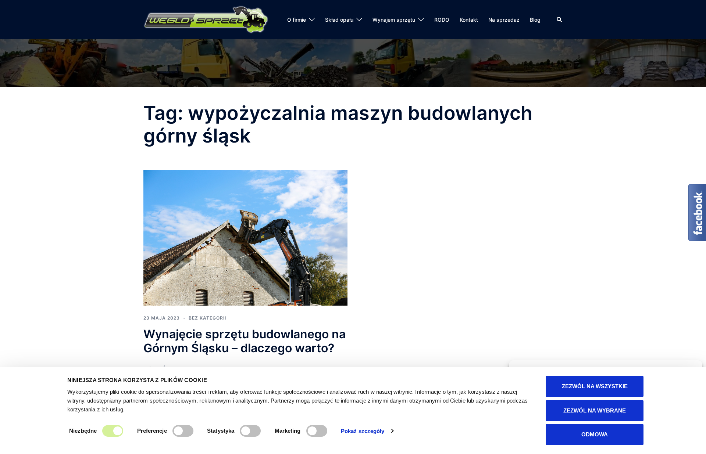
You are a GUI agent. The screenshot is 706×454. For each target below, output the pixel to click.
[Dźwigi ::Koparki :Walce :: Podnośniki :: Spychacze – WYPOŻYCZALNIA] (205, 19)
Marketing (288, 431)
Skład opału (339, 20)
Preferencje (152, 431)
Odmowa (594, 434)
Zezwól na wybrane (594, 410)
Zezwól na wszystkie (595, 386)
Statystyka (220, 431)
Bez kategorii (207, 318)
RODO (441, 20)
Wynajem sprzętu (393, 20)
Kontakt (469, 20)
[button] (560, 19)
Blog (535, 20)
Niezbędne (83, 431)
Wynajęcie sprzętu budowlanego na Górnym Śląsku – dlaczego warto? (244, 341)
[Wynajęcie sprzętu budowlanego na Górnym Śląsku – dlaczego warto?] (245, 237)
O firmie (296, 20)
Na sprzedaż (504, 20)
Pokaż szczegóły (363, 431)
